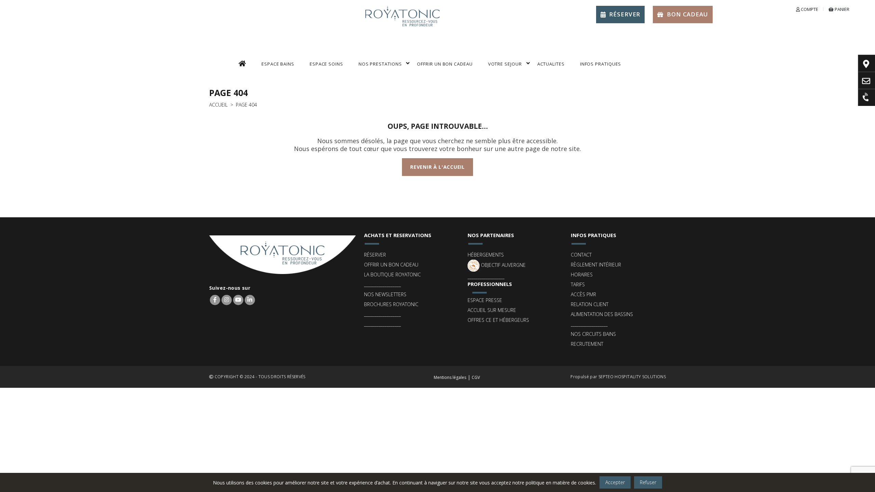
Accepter (615, 482)
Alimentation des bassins (602, 314)
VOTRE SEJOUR (505, 64)
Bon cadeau (687, 14)
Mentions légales (450, 377)
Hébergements (486, 254)
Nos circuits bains (593, 334)
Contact (581, 254)
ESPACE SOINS (326, 64)
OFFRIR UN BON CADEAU (444, 64)
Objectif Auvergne (503, 265)
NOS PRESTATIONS (380, 64)
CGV (476, 377)
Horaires (582, 274)
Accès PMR (583, 294)
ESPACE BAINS (277, 64)
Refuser (648, 482)
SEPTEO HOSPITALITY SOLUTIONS (632, 377)
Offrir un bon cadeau (391, 264)
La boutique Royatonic (392, 274)
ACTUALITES (551, 64)
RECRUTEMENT (587, 344)
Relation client (589, 304)
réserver (624, 14)
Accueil (218, 104)
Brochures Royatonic (391, 304)
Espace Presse (485, 300)
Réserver (375, 254)
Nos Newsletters (385, 294)
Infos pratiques (600, 64)
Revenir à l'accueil (437, 167)
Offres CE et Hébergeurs (498, 320)
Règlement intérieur (596, 264)
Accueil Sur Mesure (492, 310)
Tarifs (578, 284)
